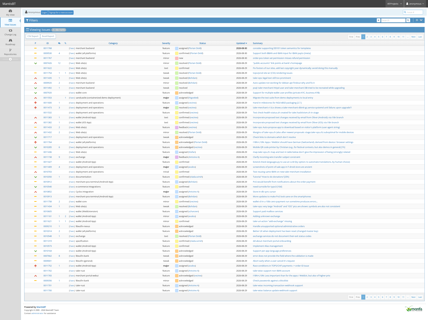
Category (113, 43)
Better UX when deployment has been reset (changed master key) (285, 231)
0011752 (47, 265)
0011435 (47, 77)
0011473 (47, 107)
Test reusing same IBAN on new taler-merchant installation (282, 171)
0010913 (47, 196)
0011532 (47, 112)
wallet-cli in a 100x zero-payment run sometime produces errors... (285, 201)
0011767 (47, 58)
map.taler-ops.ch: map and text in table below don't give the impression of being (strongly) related (301, 151)
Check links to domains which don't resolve (274, 137)
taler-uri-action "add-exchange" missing (272, 221)
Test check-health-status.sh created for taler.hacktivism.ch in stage (286, 112)
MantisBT (41, 306)
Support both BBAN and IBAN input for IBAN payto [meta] (282, 53)
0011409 (47, 166)
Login (44, 12)
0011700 (47, 290)
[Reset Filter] (379, 20)
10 (398, 36)
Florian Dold (195, 48)
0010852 (47, 191)
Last (420, 36)
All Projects (393, 3)
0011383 (47, 117)
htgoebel (193, 97)
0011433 (47, 127)
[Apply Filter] (408, 20)
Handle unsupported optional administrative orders (279, 226)
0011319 (47, 240)
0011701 (47, 285)
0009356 (47, 280)
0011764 (47, 142)
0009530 (47, 53)
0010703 (47, 171)
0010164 (47, 250)
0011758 (47, 201)
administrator (37, 313)
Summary (258, 43)
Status (202, 43)
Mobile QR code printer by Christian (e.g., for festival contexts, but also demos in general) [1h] (299, 147)
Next (413, 36)
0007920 (47, 92)
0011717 (47, 137)
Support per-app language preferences (272, 250)
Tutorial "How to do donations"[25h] (271, 176)
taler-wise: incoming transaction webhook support (278, 285)
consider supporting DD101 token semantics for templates (282, 48)
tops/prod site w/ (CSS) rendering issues (272, 72)
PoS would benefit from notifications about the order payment (284, 181)
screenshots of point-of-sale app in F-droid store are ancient (282, 166)
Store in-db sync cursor (264, 191)
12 (59, 63)
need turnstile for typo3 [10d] (267, 186)
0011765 (47, 275)
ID (47, 43)
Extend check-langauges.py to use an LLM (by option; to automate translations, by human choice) (301, 161)
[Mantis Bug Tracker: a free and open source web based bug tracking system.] (413, 308)
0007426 (47, 63)
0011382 (47, 122)
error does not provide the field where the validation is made (283, 255)
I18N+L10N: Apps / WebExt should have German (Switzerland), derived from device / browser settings (303, 142)
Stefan (192, 151)
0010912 (47, 181)
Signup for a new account (61, 12)
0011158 (47, 156)
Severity (166, 43)
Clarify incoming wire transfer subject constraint (276, 156)
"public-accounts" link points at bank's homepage (277, 63)
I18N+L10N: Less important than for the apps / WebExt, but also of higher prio (291, 275)
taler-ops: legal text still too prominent (272, 77)
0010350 (47, 176)
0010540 (47, 186)
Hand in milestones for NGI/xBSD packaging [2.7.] (277, 102)
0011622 (47, 68)
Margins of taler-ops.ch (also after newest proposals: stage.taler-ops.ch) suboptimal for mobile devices (303, 132)
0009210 (47, 226)
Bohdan (192, 77)
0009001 (47, 260)
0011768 (47, 48)
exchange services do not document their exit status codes (282, 236)
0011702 (47, 270)
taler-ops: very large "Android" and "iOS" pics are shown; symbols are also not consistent (296, 206)
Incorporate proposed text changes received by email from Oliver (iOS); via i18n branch (296, 122)
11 (403, 36)
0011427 (47, 161)
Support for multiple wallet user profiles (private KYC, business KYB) (286, 92)
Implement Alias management (268, 245)
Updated (240, 43)
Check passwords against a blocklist (270, 280)
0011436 (47, 151)
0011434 (47, 206)
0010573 (47, 245)
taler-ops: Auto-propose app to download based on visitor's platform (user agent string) (296, 127)
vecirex (192, 102)
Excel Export (48, 36)
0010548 (47, 236)
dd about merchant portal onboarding (272, 240)
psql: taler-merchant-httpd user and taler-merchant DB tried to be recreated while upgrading (299, 87)
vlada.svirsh (196, 176)
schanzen (193, 211)
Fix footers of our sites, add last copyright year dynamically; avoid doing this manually (295, 68)
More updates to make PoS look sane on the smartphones (282, 196)
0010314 (47, 231)
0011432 (47, 132)
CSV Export (32, 36)
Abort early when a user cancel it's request (274, 260)
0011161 (47, 216)
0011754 (47, 72)
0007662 (47, 255)
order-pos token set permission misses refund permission (281, 58)
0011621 (47, 221)
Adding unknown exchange (266, 216)
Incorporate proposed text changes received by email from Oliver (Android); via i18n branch (298, 117)
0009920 (47, 82)
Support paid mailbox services (268, 211)
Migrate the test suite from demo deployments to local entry (283, 97)
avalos (192, 166)
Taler (72, 48)
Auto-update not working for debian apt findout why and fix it (284, 82)
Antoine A (194, 156)
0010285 (47, 147)
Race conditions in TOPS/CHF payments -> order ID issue (281, 265)
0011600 (47, 102)
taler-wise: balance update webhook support (275, 290)
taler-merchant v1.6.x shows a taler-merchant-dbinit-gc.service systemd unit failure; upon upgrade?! (302, 107)
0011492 (47, 87)
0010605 (47, 211)
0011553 (47, 97)
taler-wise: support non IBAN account (271, 270)
